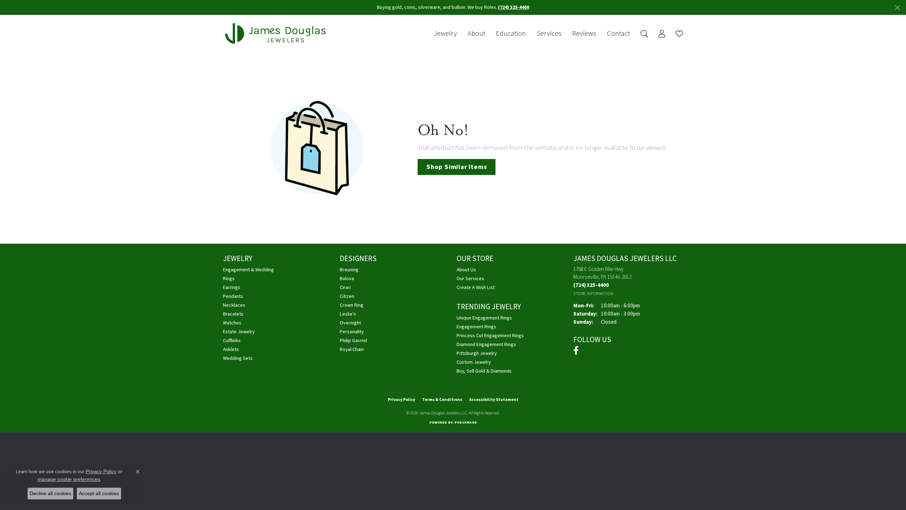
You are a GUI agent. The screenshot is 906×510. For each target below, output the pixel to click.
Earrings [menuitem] (231, 287)
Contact (618, 34)
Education (511, 34)
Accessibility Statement (493, 400)
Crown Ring (351, 305)
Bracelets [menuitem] (233, 314)
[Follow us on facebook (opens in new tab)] (576, 350)
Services (549, 34)
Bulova (347, 278)
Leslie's (348, 314)
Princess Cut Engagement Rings (490, 335)
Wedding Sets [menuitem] (238, 358)
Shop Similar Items (456, 166)
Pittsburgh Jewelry (477, 353)
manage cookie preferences (69, 479)
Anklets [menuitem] (231, 349)
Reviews (584, 34)
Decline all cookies (50, 493)
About (476, 34)
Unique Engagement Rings (484, 318)
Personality (352, 331)
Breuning (349, 269)
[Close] (897, 7)
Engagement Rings (476, 326)
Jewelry (445, 34)
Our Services (470, 278)
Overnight (350, 323)
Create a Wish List (476, 287)
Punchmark (465, 422)
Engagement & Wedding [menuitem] (248, 269)
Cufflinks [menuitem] (232, 340)
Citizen (347, 296)
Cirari (345, 287)
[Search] (644, 34)
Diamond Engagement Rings (486, 344)
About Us (466, 269)
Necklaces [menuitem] (234, 305)
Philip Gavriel (353, 340)
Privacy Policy (401, 400)
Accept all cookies (99, 493)
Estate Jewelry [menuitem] (239, 331)
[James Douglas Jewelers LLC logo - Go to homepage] (276, 33)
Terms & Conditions (442, 400)
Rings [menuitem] (229, 278)
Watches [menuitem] (232, 323)
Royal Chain (352, 349)
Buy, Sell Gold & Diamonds (484, 371)
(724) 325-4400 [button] (513, 7)
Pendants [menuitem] (233, 296)
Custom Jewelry (474, 362)
